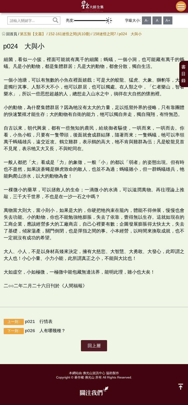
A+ (168, 20)
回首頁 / (13, 34)
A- (146, 20)
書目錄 (183, 73)
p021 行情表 (30, 321)
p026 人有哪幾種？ (36, 330)
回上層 (94, 345)
